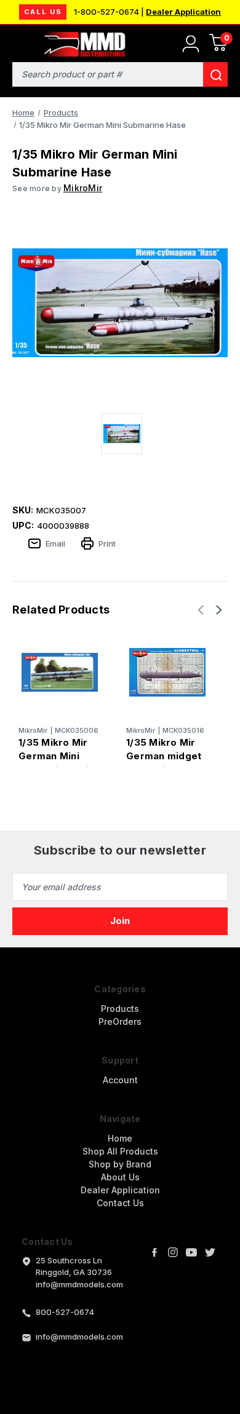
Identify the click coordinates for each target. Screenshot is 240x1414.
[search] (215, 74)
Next (217, 610)
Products (120, 1008)
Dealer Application (183, 12)
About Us (120, 1177)
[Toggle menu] (17, 41)
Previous (202, 610)
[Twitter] (209, 1252)
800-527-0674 (65, 1312)
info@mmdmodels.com (79, 1336)
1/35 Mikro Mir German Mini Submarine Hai (53, 756)
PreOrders (120, 1021)
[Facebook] (154, 1252)
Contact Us (120, 1203)
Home (120, 1138)
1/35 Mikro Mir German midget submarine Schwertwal (163, 763)
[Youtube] (191, 1252)
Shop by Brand (120, 1164)
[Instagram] (173, 1252)
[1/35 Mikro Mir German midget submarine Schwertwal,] (167, 672)
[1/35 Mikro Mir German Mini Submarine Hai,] (60, 672)
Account (120, 1080)
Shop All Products (120, 1151)
